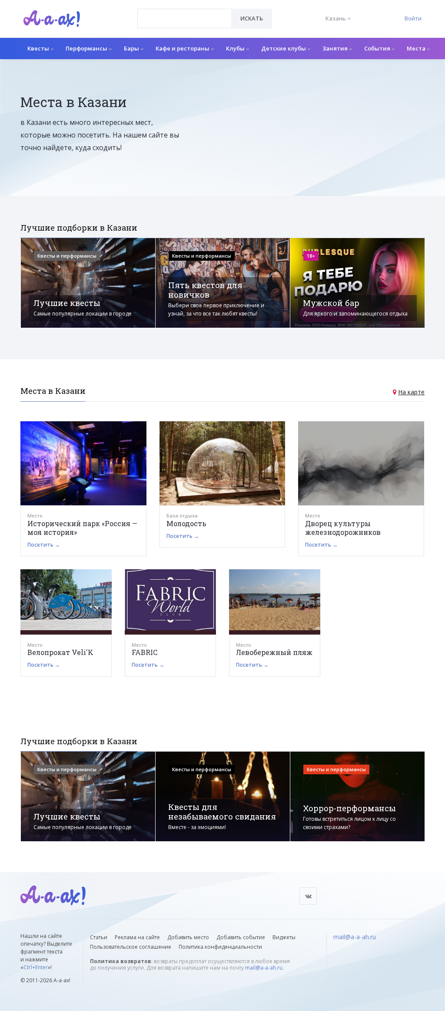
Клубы (236, 48)
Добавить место (188, 937)
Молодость (186, 523)
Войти (413, 18)
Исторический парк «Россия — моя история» (82, 528)
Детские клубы (284, 48)
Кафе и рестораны (183, 48)
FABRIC (144, 652)
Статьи (98, 937)
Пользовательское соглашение (130, 947)
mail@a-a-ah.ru (263, 967)
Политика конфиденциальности (220, 947)
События (378, 48)
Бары (132, 48)
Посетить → (43, 544)
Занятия (335, 48)
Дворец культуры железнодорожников (343, 528)
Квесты (38, 48)
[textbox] (184, 12)
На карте (411, 392)
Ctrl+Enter (35, 967)
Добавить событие (240, 937)
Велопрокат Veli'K (60, 652)
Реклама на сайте (137, 937)
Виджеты (284, 937)
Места (417, 48)
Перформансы (87, 48)
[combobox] (184, 18)
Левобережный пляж (274, 652)
